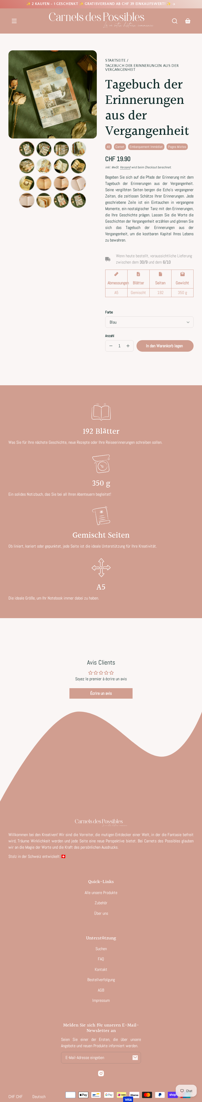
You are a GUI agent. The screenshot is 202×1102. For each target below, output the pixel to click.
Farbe (109, 312)
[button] (174, 21)
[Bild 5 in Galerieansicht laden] (27, 166)
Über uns (101, 913)
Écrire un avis (101, 693)
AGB (101, 990)
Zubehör (101, 903)
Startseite (115, 61)
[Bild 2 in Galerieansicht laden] (44, 149)
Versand (125, 167)
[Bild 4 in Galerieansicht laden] (78, 149)
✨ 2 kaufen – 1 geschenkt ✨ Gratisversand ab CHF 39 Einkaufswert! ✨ (99, 4)
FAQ (101, 959)
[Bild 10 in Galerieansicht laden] (44, 183)
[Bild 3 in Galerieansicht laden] (61, 149)
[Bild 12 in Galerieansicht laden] (78, 183)
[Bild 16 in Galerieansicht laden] (78, 200)
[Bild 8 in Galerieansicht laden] (78, 166)
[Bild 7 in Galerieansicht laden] (61, 166)
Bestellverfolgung (101, 979)
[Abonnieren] (135, 1057)
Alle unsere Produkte (101, 892)
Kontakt (101, 969)
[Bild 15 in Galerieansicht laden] (61, 200)
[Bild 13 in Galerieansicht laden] (27, 200)
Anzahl (109, 336)
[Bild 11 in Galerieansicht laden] (61, 183)
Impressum (101, 1000)
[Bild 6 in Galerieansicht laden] (44, 166)
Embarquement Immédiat (146, 147)
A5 (108, 147)
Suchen (101, 948)
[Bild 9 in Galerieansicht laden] (27, 183)
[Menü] (14, 21)
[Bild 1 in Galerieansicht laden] (27, 149)
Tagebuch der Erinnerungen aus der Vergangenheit (142, 68)
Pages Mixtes (177, 147)
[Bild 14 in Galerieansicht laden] (44, 200)
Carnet (119, 147)
